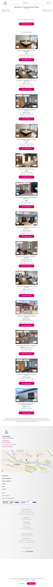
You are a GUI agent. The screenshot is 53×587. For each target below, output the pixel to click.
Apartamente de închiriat (26, 533)
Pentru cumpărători (7, 478)
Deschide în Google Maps (7, 446)
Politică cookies (5, 495)
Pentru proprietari (6, 481)
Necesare (21, 580)
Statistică (27, 580)
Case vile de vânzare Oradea (26, 519)
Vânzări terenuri (26, 522)
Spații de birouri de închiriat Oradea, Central (26, 542)
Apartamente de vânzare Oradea (26, 511)
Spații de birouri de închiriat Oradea (26, 540)
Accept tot (31, 583)
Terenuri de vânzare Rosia (26, 523)
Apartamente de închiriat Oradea (26, 535)
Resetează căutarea (26, 23)
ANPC (3, 492)
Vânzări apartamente (26, 509)
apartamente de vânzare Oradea (9, 420)
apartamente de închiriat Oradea (31, 421)
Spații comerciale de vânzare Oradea (26, 528)
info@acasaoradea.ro (6, 442)
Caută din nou (6, 10)
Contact (4, 489)
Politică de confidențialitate (8, 498)
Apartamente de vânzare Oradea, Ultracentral (26, 514)
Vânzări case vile (26, 517)
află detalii (23, 578)
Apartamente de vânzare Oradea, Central (26, 512)
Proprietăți (5, 475)
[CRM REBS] (29, 551)
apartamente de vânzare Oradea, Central (24, 420)
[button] (50, 10)
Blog (3, 486)
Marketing (33, 580)
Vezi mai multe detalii (26, 59)
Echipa (3, 483)
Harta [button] (35, 46)
